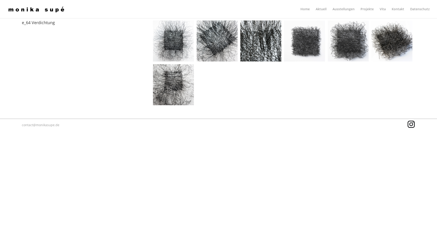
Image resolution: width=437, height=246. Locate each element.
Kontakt (398, 9)
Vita (383, 9)
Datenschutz (420, 9)
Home (305, 9)
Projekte (367, 9)
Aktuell (321, 9)
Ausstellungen (344, 9)
